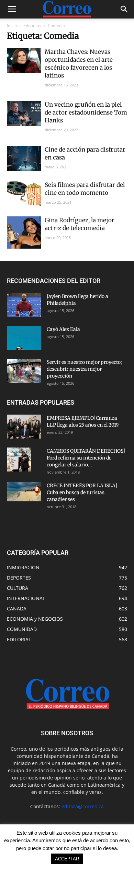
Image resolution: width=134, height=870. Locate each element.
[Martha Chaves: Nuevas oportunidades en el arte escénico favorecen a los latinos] (24, 60)
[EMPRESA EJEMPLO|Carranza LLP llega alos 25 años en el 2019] (24, 427)
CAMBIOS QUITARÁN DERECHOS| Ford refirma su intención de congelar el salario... (86, 458)
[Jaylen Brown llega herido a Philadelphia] (24, 305)
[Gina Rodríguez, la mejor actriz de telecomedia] (24, 232)
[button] (124, 9)
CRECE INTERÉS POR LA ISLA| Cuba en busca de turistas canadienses (82, 492)
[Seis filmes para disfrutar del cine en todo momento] (24, 193)
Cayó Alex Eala (63, 329)
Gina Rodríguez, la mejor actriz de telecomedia (79, 224)
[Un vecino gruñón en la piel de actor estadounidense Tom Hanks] (24, 113)
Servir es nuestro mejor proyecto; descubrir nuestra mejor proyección (84, 369)
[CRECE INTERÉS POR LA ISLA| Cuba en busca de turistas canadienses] (24, 491)
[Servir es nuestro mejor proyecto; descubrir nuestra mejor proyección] (24, 371)
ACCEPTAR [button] (67, 858)
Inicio (12, 25)
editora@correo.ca (83, 806)
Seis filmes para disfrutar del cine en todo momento (85, 188)
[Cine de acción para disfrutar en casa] (24, 158)
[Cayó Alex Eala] (24, 338)
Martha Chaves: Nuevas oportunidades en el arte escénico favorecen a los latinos (79, 63)
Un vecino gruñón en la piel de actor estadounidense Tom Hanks (86, 112)
